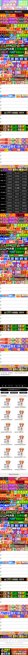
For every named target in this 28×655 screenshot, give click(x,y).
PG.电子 (23, 392)
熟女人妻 (17, 203)
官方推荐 (3, 192)
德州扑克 (24, 191)
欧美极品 (17, 176)
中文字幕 (17, 179)
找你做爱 (24, 185)
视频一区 (3, 174)
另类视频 (24, 182)
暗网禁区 (9, 206)
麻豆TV (17, 197)
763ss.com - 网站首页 (13, 12)
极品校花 (9, 212)
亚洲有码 (9, 176)
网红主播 (17, 173)
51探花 (24, 197)
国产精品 (9, 173)
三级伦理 (9, 179)
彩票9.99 (9, 194)
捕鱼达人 (9, 191)
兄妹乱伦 (17, 209)
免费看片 (3, 210)
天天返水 (24, 194)
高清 (17, 386)
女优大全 (17, 200)
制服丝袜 (17, 182)
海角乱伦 (17, 206)
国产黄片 (9, 203)
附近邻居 (9, 185)
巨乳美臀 (24, 179)
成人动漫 (24, 176)
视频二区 (3, 180)
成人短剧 (24, 209)
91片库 (10, 200)
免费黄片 (24, 203)
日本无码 (24, 173)
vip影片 (5, 392)
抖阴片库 (3, 204)
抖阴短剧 (17, 212)
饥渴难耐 (17, 185)
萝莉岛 (24, 200)
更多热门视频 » (23, 396)
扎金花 (17, 194)
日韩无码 (24, 212)
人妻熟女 (9, 182)
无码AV (3, 198)
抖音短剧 (9, 197)
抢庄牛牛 (17, 191)
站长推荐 (3, 186)
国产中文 (9, 209)
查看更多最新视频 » (14, 474)
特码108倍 (14, 392)
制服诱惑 (24, 206)
